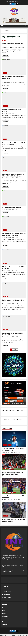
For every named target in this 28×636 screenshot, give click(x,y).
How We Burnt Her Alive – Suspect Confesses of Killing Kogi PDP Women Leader (14, 224)
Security (5, 515)
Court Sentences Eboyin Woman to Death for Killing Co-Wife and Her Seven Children (14, 164)
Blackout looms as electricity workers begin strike (14, 290)
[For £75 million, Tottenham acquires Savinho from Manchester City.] (14, 439)
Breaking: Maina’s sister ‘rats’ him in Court (12, 43)
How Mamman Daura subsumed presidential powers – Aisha (14, 67)
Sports (9, 445)
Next (16, 349)
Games (9, 492)
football (5, 445)
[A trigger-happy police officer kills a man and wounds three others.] (14, 510)
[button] (2, 26)
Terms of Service (7, 597)
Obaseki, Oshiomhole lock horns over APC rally (14, 133)
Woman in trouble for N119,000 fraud (14, 198)
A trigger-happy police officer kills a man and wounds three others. (13, 520)
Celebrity (5, 106)
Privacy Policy (7, 594)
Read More (6, 56)
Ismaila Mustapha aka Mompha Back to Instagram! (14, 100)
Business (5, 329)
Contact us (6, 589)
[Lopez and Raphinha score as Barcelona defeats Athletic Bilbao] (14, 486)
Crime (3, 40)
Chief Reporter (6, 452)
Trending (5, 296)
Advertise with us (7, 592)
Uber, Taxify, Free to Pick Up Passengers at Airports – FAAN (14, 323)
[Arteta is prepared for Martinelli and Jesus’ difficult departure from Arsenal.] (14, 462)
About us (6, 586)
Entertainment (5, 616)
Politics (5, 72)
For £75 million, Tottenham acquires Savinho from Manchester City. (13, 449)
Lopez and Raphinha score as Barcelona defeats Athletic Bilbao (14, 496)
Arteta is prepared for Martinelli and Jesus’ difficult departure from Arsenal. (12, 473)
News (3, 608)
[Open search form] (25, 26)
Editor (4, 45)
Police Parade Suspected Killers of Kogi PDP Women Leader (14, 257)
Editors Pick (4, 624)
